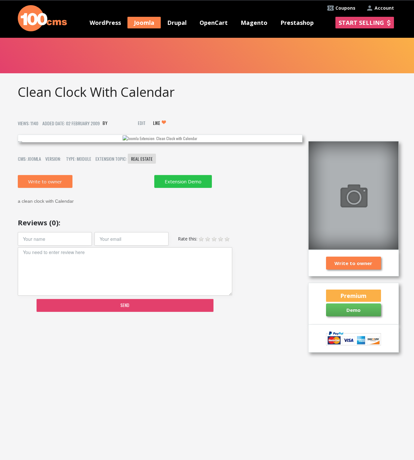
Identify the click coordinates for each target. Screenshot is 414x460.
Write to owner (45, 181)
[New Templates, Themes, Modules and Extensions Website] (42, 17)
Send (124, 305)
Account (384, 8)
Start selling (361, 22)
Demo (353, 310)
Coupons (345, 8)
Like (157, 122)
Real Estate (142, 158)
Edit (142, 122)
